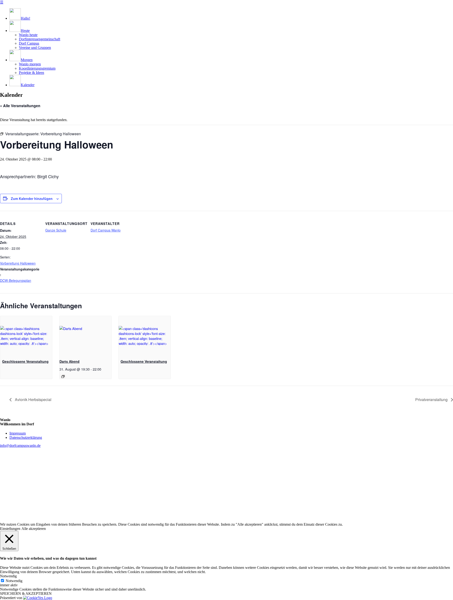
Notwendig (14, 581)
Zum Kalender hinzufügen (32, 198)
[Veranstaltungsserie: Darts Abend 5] (63, 376)
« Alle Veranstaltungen (20, 105)
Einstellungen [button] (10, 529)
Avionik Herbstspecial (32, 399)
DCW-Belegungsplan (15, 280)
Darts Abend (69, 361)
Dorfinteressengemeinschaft (39, 39)
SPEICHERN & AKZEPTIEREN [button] (26, 594)
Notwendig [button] (8, 576)
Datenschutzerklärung (25, 437)
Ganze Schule (55, 230)
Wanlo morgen (30, 64)
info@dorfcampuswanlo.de (20, 446)
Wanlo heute (28, 35)
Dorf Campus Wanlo (106, 230)
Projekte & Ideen (31, 73)
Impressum (17, 433)
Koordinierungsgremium (37, 68)
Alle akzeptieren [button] (33, 529)
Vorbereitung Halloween (18, 263)
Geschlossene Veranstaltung (25, 361)
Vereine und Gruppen (35, 48)
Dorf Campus (29, 43)
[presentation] (26, 335)
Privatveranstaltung (432, 399)
